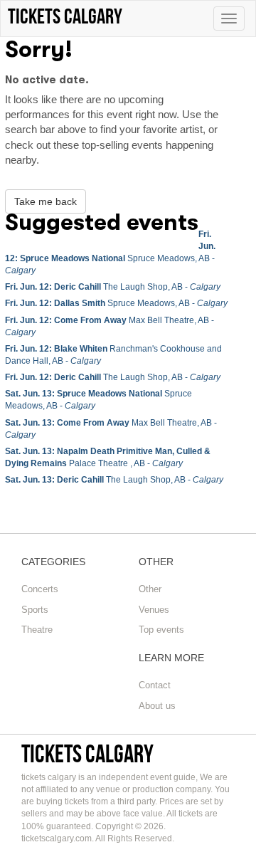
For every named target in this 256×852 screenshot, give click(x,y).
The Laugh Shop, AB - (112, 287)
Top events (161, 629)
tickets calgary (87, 753)
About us (157, 705)
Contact (155, 685)
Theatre (37, 629)
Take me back (45, 201)
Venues (154, 609)
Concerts (39, 589)
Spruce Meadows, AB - (116, 303)
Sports (34, 609)
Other (150, 589)
